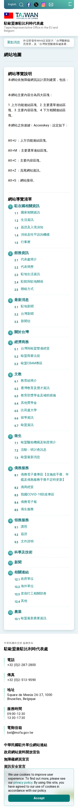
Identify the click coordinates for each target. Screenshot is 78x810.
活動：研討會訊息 (33, 450)
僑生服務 (27, 509)
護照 (24, 526)
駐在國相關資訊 (27, 206)
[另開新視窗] (29, 4)
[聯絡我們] (51, 4)
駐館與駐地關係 (32, 281)
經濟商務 (21, 342)
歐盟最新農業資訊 (33, 618)
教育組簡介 (29, 380)
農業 (18, 611)
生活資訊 (27, 220)
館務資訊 (21, 253)
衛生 (18, 436)
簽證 (24, 534)
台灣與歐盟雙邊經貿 (35, 348)
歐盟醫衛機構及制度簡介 (38, 442)
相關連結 (21, 572)
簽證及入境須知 (32, 227)
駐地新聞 (27, 306)
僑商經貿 (27, 487)
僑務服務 (21, 468)
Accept (39, 798)
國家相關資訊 (30, 212)
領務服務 (21, 520)
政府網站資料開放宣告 (22, 752)
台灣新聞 (27, 314)
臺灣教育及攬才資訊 (35, 388)
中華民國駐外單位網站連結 (25, 745)
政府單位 (27, 579)
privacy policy (22, 782)
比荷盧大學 (29, 410)
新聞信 (25, 321)
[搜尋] (21, 4)
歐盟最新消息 (30, 457)
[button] (10, 42)
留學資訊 (27, 417)
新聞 (18, 562)
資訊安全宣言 (15, 766)
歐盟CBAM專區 (31, 363)
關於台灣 (21, 332)
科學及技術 (23, 552)
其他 (24, 601)
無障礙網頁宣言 (16, 759)
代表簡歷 (27, 267)
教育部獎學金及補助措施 (38, 395)
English (12, 4)
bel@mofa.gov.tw (20, 733)
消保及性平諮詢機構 (35, 234)
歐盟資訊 (27, 425)
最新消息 (21, 300)
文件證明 (27, 541)
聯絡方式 (27, 289)
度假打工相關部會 (33, 593)
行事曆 (25, 242)
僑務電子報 (29, 502)
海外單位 (27, 586)
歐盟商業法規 (30, 356)
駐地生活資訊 (30, 274)
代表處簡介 (29, 259)
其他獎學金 (29, 403)
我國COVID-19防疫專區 (37, 494)
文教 (18, 374)
